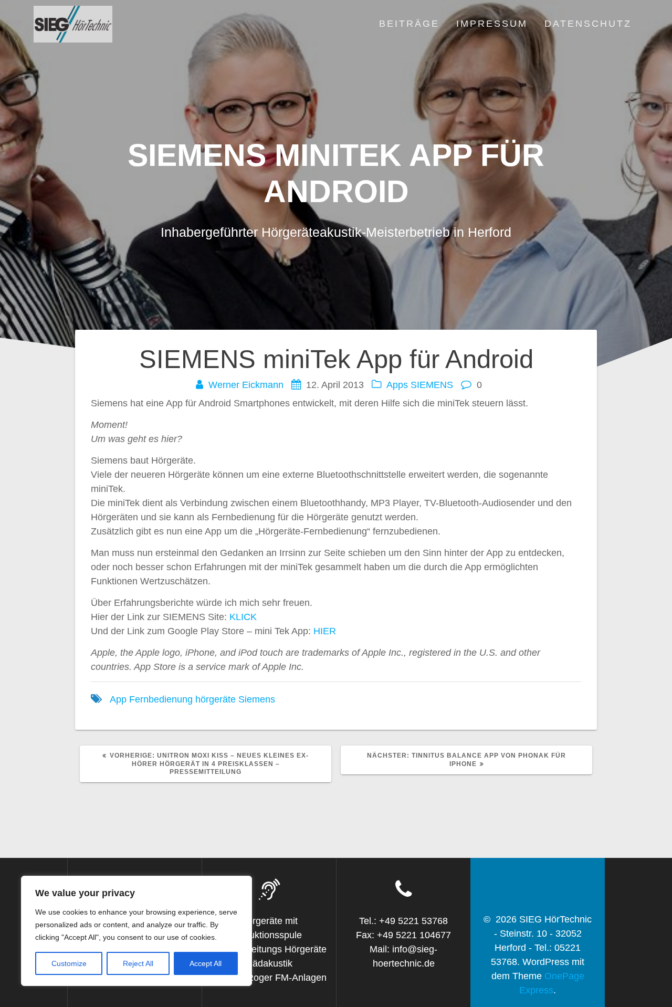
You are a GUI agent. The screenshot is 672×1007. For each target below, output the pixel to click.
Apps (397, 385)
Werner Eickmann (246, 385)
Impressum (492, 23)
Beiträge (409, 23)
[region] (136, 931)
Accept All (206, 963)
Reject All (138, 963)
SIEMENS (432, 385)
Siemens (256, 699)
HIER (324, 631)
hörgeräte (215, 699)
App (118, 699)
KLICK (243, 617)
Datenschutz (588, 23)
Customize (69, 963)
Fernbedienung (161, 699)
